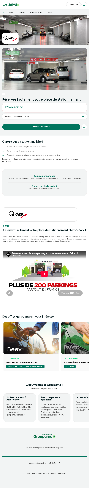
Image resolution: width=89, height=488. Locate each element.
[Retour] (4, 12)
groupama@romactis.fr (37, 463)
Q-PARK (50, 12)
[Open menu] (84, 4)
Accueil (11, 12)
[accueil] (11, 5)
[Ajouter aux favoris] (84, 126)
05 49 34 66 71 (54, 463)
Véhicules (22, 12)
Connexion (73, 5)
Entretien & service (36, 12)
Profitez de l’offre (41, 127)
